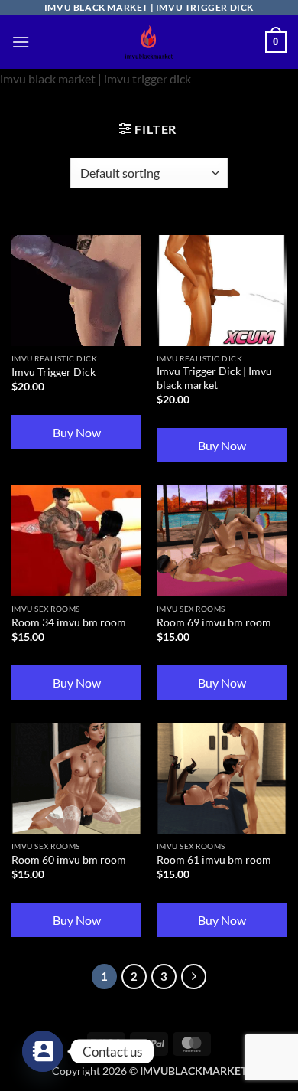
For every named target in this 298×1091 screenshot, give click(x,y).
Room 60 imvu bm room (68, 860)
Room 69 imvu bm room (214, 622)
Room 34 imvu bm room (68, 622)
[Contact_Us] (42, 1051)
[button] (20, 41)
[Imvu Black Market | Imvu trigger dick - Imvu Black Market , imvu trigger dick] (149, 42)
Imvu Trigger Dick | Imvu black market (214, 378)
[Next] (194, 977)
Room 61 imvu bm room (214, 860)
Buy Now (77, 432)
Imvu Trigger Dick (53, 372)
